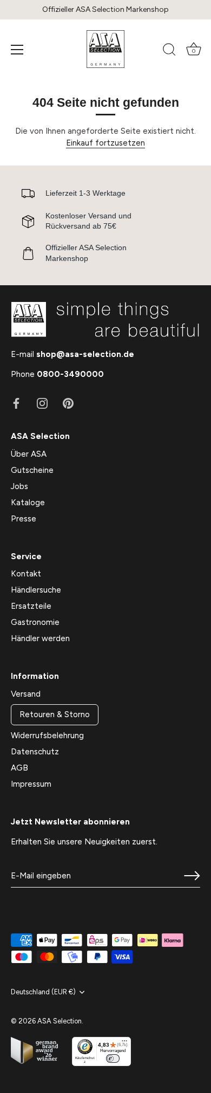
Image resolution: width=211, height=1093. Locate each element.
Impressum (31, 784)
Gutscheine (32, 470)
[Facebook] (16, 403)
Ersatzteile (31, 606)
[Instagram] (42, 403)
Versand (26, 694)
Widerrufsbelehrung (47, 735)
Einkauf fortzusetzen (105, 143)
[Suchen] (169, 51)
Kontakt (26, 574)
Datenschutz (35, 752)
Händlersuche (36, 590)
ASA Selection (59, 1021)
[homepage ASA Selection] (105, 49)
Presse (23, 519)
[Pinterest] (68, 403)
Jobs (19, 486)
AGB (19, 768)
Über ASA (29, 454)
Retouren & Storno (54, 714)
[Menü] (17, 49)
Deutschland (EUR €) (43, 992)
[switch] (113, 1058)
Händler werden (40, 638)
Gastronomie (35, 622)
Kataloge (28, 502)
